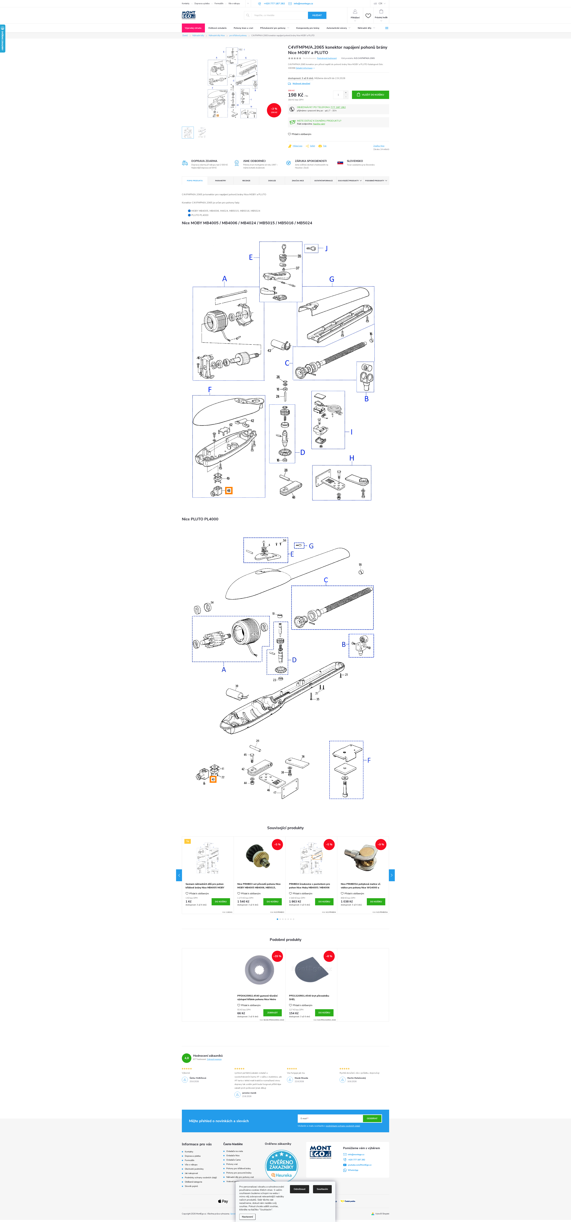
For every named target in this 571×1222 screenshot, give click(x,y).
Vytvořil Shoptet (382, 1213)
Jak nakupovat (191, 1173)
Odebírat (372, 1118)
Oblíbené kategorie (193, 1181)
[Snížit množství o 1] (345, 97)
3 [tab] (283, 919)
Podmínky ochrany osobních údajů (201, 1177)
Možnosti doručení (301, 83)
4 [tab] (285, 919)
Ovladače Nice (232, 1155)
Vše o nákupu (234, 3)
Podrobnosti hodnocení (327, 58)
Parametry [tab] (220, 180)
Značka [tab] (298, 180)
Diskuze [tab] (272, 180)
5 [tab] (288, 919)
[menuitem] (193, 28)
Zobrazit (272, 1012)
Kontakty (185, 3)
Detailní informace (304, 68)
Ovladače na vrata (234, 1151)
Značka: (378, 146)
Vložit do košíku (373, 94)
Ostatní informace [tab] (323, 180)
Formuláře (219, 3)
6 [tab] (291, 919)
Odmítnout (299, 1189)
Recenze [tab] (246, 180)
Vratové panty (232, 1181)
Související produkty (348, 180)
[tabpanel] (208, 875)
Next (392, 875)
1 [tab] (277, 919)
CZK (380, 3)
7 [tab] (293, 919)
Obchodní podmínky (194, 1169)
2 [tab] (280, 919)
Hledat (317, 15)
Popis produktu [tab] (195, 180)
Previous (179, 875)
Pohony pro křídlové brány (238, 1168)
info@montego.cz (356, 1154)
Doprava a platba (202, 3)
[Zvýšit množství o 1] (345, 93)
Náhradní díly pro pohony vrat (240, 1177)
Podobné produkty (374, 180)
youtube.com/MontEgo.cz (359, 1165)
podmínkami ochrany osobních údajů (343, 1126)
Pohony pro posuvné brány (238, 1173)
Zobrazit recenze (214, 1059)
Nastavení (247, 1216)
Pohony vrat (232, 1164)
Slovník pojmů (191, 1186)
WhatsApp (353, 1170)
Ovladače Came (233, 1160)
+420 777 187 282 (356, 1159)
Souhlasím (322, 1189)
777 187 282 (338, 107)
